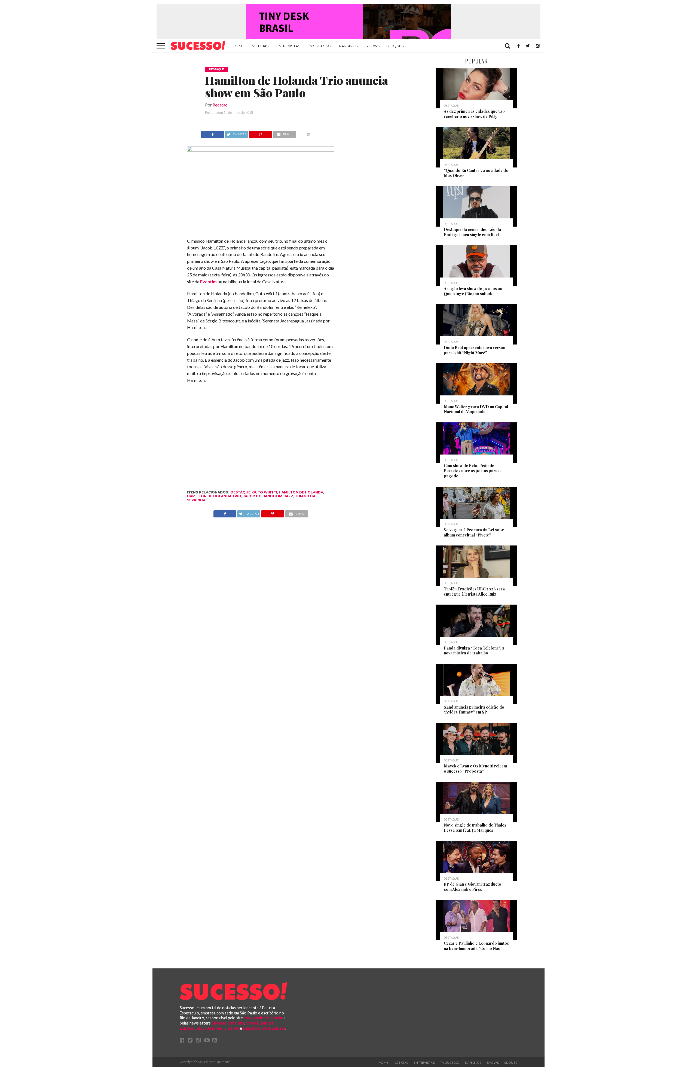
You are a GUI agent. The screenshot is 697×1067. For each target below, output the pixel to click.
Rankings (348, 46)
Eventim (208, 281)
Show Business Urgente (217, 1028)
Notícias (260, 46)
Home (238, 46)
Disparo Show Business (264, 1028)
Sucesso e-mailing (228, 1023)
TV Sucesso (319, 46)
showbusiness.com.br (263, 1018)
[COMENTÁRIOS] (308, 133)
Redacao (220, 105)
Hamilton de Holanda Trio (214, 496)
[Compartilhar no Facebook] (212, 133)
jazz (288, 496)
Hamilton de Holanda (301, 492)
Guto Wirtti (264, 492)
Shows (372, 46)
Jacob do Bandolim (262, 496)
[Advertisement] (383, 212)
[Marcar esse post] (260, 133)
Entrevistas (288, 46)
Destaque (240, 492)
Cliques (396, 46)
